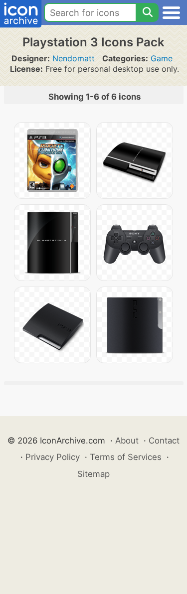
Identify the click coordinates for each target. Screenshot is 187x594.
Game (162, 58)
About (127, 441)
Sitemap (93, 474)
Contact (164, 441)
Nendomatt (73, 58)
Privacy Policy (52, 457)
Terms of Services (126, 457)
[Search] (147, 12)
